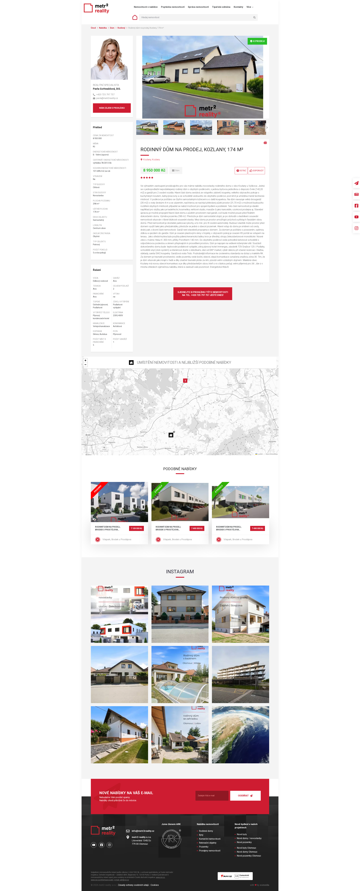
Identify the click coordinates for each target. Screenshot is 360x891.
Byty (201, 835)
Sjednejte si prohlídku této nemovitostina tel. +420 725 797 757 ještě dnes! (203, 294)
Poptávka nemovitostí (172, 7)
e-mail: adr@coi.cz (121, 880)
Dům (112, 28)
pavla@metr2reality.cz (107, 98)
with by (259, 885)
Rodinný (122, 28)
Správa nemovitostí (198, 7)
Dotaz (243, 170)
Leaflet (260, 454)
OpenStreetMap (272, 454)
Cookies (155, 885)
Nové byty (242, 834)
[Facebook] (356, 206)
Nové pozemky (244, 842)
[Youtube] (356, 217)
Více (249, 7)
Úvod (93, 28)
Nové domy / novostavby (249, 838)
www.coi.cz (160, 877)
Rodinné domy (206, 831)
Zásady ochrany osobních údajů (133, 885)
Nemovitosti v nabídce (146, 7)
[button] (172, 434)
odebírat (243, 795)
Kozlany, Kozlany (151, 159)
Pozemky (203, 846)
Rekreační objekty (207, 842)
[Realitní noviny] (356, 194)
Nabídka (103, 28)
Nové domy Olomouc (247, 851)
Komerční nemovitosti (209, 839)
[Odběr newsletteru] (356, 183)
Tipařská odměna (221, 7)
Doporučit (258, 170)
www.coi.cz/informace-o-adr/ (102, 880)
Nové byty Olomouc (246, 848)
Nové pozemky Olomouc (249, 855)
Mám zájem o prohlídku (112, 108)
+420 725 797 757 (105, 94)
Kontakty (238, 7)
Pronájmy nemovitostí (209, 850)
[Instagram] (356, 228)
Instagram (180, 572)
